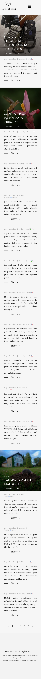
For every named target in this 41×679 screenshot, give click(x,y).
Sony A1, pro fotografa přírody (14, 118)
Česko (29, 59)
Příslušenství (22, 59)
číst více (15, 80)
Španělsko (6, 530)
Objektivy (21, 163)
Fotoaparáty (22, 132)
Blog (5, 59)
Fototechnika (12, 59)
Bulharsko (6, 197)
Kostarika (29, 132)
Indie (27, 229)
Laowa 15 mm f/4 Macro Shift (17, 482)
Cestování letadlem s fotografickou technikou (17, 43)
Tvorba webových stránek (21, 675)
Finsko (6, 496)
